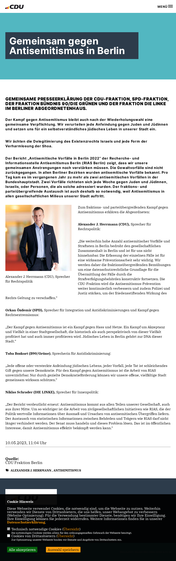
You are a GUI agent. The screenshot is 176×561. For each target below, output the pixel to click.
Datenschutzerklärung (26, 522)
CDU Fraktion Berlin (23, 462)
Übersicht (71, 529)
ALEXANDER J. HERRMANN (31, 470)
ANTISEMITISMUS (67, 470)
